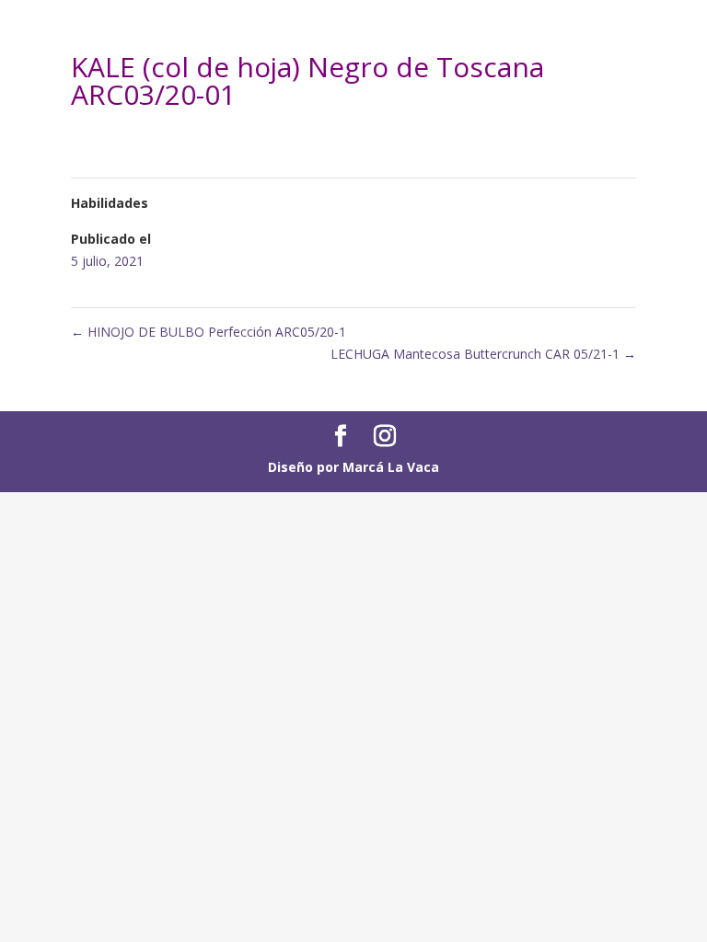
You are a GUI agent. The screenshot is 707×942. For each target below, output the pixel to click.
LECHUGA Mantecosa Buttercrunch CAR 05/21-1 (483, 353)
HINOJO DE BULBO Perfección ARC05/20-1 (208, 331)
